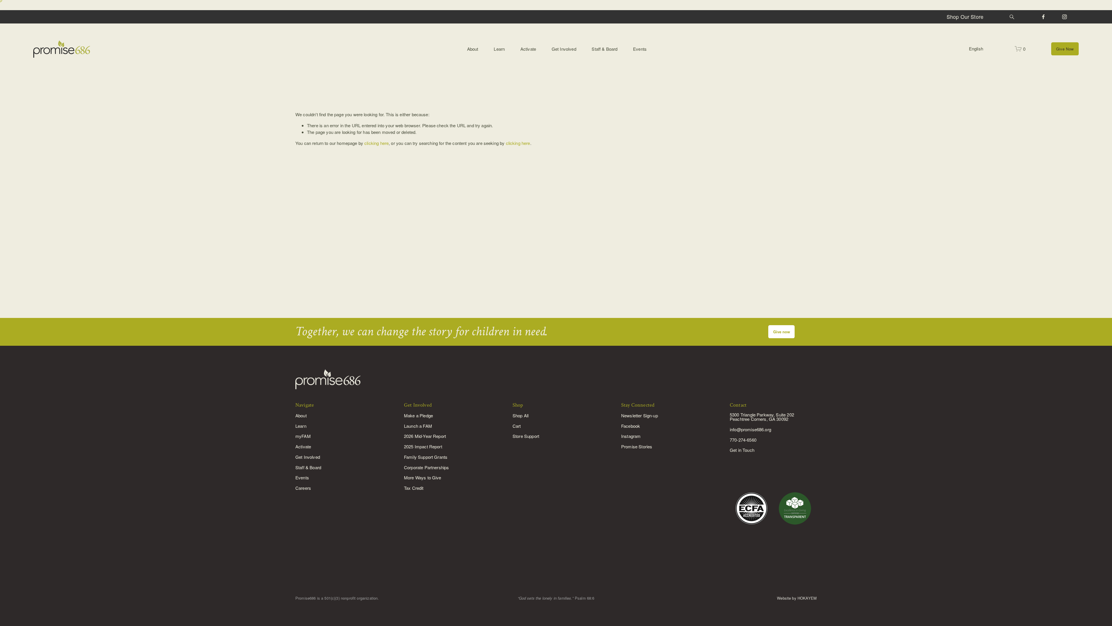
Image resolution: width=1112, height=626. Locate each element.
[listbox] (979, 49)
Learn (499, 49)
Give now (781, 331)
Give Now (1065, 49)
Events (640, 49)
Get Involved (564, 49)
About (472, 49)
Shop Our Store (965, 16)
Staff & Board (604, 49)
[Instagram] (1064, 17)
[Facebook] (1043, 17)
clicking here (376, 143)
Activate (528, 49)
